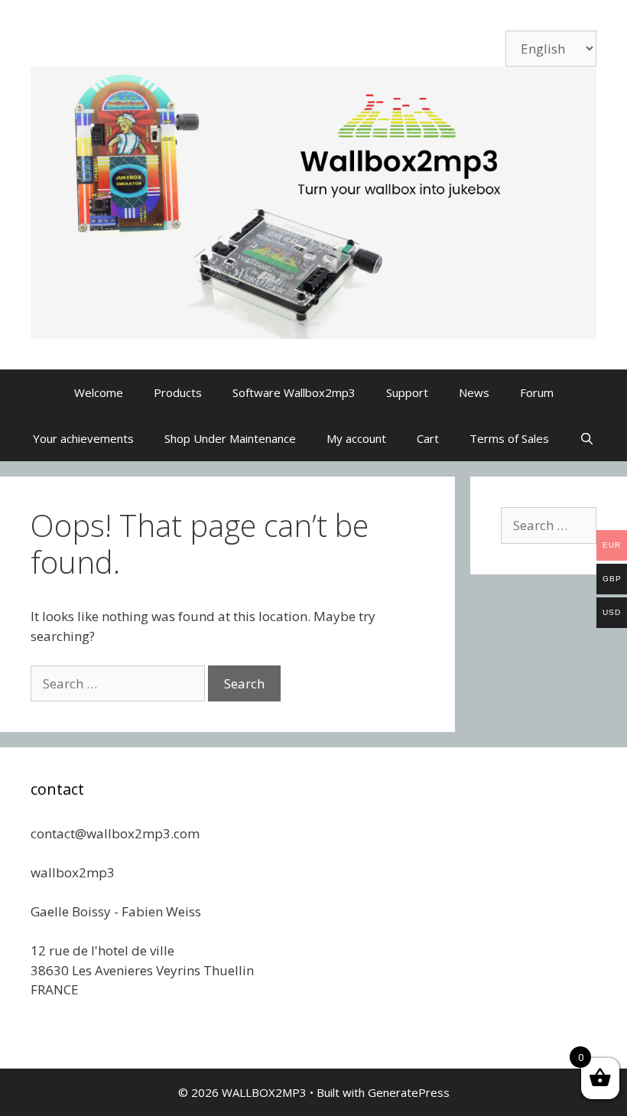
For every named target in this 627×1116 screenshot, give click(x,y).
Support (407, 392)
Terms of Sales (509, 438)
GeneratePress (409, 1092)
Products (178, 392)
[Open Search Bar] (586, 438)
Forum (537, 392)
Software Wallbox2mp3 (294, 392)
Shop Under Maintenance (230, 438)
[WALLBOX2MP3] (313, 201)
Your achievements (83, 438)
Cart (428, 438)
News (474, 392)
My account (356, 438)
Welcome (98, 392)
